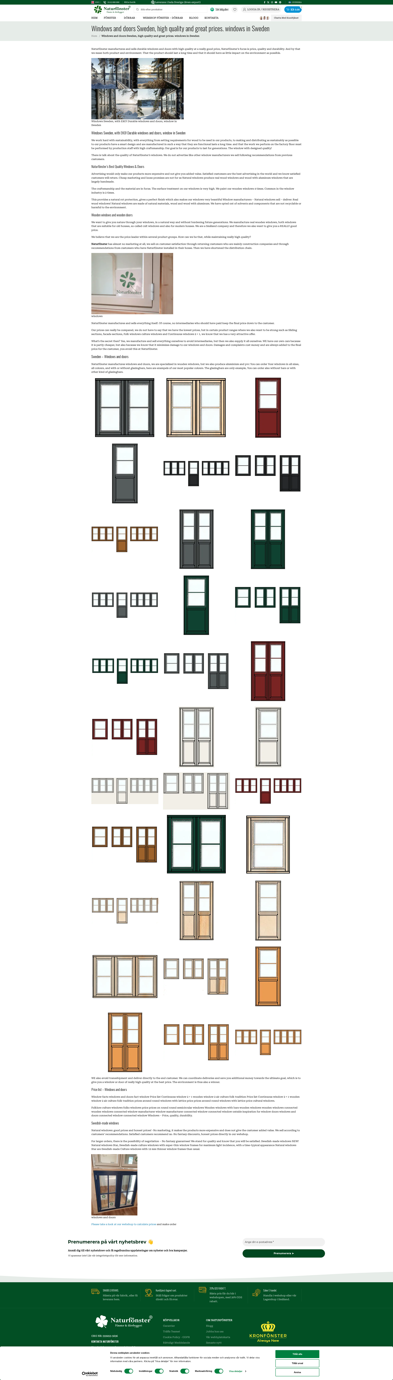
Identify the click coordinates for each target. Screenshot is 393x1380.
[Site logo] (111, 9)
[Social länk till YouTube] (276, 2)
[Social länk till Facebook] (264, 2)
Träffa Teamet (171, 1331)
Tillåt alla (297, 1354)
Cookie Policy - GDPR (176, 1337)
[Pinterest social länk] (280, 2)
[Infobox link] (111, 2)
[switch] (159, 1371)
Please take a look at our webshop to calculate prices (123, 1224)
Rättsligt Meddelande (176, 1342)
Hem (94, 35)
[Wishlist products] (234, 9)
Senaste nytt (214, 1342)
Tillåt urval (297, 1363)
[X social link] (268, 2)
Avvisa (297, 1372)
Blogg (209, 1325)
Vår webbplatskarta (218, 1337)
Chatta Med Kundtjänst (286, 18)
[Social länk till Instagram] (272, 2)
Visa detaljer (235, 1371)
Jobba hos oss (215, 1331)
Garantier (169, 1325)
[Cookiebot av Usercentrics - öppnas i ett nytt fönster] (89, 1374)
